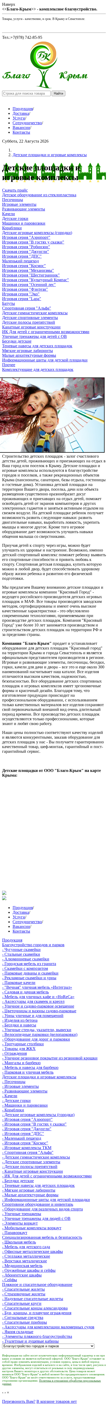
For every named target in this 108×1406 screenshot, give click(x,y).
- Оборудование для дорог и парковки (36, 1039)
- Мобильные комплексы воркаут (31, 1228)
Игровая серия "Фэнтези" (25, 289)
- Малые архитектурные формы (30, 1195)
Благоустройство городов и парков (33, 945)
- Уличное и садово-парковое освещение (38, 1006)
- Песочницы (13, 1081)
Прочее (8, 365)
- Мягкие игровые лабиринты (28, 1190)
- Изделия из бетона (19, 1020)
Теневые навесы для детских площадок (37, 346)
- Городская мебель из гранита (29, 963)
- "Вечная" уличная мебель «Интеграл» (37, 987)
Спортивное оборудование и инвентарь (37, 1204)
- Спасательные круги (21, 1303)
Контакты (21, 132)
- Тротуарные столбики (23, 1044)
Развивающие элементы (23, 209)
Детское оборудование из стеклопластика (39, 195)
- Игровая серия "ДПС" (23, 1133)
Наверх (8, 4)
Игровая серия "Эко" (21, 294)
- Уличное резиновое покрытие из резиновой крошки (50, 1058)
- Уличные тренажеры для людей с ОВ (36, 1218)
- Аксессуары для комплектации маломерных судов (48, 1327)
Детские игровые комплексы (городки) (37, 232)
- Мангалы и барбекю (21, 1063)
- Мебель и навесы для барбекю (30, 1067)
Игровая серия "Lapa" (21, 298)
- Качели (9, 1096)
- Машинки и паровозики (25, 1105)
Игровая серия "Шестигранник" (31, 275)
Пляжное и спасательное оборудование (37, 1284)
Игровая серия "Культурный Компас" (35, 280)
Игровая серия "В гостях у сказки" (33, 242)
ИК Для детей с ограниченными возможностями (45, 331)
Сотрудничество (27, 123)
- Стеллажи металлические (26, 1256)
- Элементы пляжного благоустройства (37, 1336)
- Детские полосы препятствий (29, 1166)
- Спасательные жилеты (23, 1289)
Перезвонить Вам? (18, 1401)
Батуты (8, 303)
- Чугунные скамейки (21, 949)
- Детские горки (16, 1100)
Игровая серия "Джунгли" (25, 251)
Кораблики (12, 228)
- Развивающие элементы (24, 1091)
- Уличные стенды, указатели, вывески (36, 1030)
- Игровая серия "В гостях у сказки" (34, 1124)
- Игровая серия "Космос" (25, 1143)
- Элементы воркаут (20, 1223)
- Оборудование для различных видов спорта (42, 1209)
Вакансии (21, 127)
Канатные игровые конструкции (31, 327)
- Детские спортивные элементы (31, 1162)
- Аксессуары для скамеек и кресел (33, 1001)
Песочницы (12, 199)
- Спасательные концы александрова (35, 1308)
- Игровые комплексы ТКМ (26, 1147)
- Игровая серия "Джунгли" (26, 1129)
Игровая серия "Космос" (24, 265)
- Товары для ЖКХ (19, 1048)
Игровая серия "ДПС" (22, 256)
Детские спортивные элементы (30, 317)
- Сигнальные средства (22, 1317)
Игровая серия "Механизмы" (28, 270)
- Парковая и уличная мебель (27, 1072)
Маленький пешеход (20, 261)
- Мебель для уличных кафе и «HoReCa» (38, 996)
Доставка (21, 113)
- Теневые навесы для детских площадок (38, 1185)
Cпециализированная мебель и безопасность (42, 1237)
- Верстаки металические (24, 1261)
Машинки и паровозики (23, 223)
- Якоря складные (17, 1331)
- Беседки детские (18, 1180)
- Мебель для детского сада (26, 1247)
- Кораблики (13, 1110)
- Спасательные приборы (24, 1322)
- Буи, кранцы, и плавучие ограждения (36, 1313)
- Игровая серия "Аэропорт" (27, 1119)
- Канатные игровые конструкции (32, 1171)
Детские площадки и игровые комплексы (50, 155)
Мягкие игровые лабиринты (27, 350)
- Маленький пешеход (21, 1138)
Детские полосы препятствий (28, 322)
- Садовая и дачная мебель (25, 992)
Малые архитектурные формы (29, 355)
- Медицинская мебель (22, 1265)
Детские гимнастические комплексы (35, 313)
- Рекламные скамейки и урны (29, 978)
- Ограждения (14, 1053)
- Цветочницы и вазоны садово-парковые (39, 1011)
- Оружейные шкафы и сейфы (29, 1270)
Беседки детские (16, 341)
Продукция (23, 108)
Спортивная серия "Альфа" (26, 308)
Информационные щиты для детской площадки (45, 360)
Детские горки (15, 218)
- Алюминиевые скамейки (25, 959)
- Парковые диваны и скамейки (30, 973)
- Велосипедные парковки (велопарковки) (39, 1034)
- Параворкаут (14, 1232)
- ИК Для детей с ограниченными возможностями (47, 1176)
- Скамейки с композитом (25, 968)
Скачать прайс (15, 190)
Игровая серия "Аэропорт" (26, 237)
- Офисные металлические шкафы (32, 1251)
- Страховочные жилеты (23, 1294)
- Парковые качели (18, 982)
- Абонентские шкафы (22, 1275)
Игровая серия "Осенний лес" (29, 284)
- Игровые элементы (20, 1086)
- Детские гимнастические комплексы (36, 1157)
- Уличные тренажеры (21, 1214)
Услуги (19, 118)
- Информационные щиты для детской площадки (46, 1199)
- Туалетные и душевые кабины (30, 1341)
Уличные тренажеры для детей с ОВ (34, 336)
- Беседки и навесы (19, 1025)
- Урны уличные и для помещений (32, 1015)
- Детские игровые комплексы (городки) (38, 1114)
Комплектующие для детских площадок (37, 369)
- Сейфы (9, 1280)
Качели (8, 214)
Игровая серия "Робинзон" (26, 247)
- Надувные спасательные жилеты (32, 1298)
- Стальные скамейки (21, 954)
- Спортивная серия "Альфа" (27, 1152)
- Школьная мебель (19, 1242)
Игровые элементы (19, 204)
